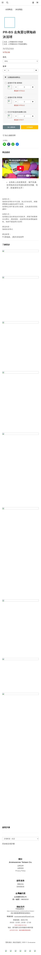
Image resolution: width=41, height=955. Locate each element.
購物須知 (20, 884)
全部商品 (9, 9)
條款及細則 (17, 942)
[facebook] (8, 144)
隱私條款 (9, 942)
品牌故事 (20, 866)
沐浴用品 (18, 9)
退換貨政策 (20, 886)
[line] (4, 144)
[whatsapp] (13, 144)
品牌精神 (20, 868)
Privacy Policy (20, 871)
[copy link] (17, 144)
